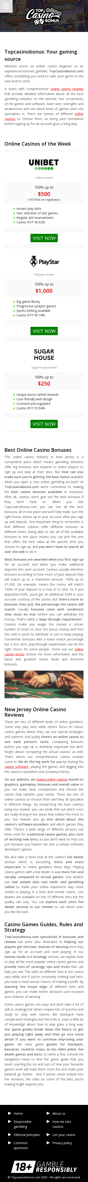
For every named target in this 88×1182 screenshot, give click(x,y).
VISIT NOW (44, 424)
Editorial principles (27, 1135)
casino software (16, 766)
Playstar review (44, 274)
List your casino (63, 1135)
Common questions (21, 1145)
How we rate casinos (61, 1124)
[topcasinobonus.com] (44, 16)
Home (18, 1113)
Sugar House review (44, 367)
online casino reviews (67, 89)
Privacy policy (62, 1143)
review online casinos (52, 779)
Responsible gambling (22, 1124)
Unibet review (44, 178)
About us (58, 1113)
